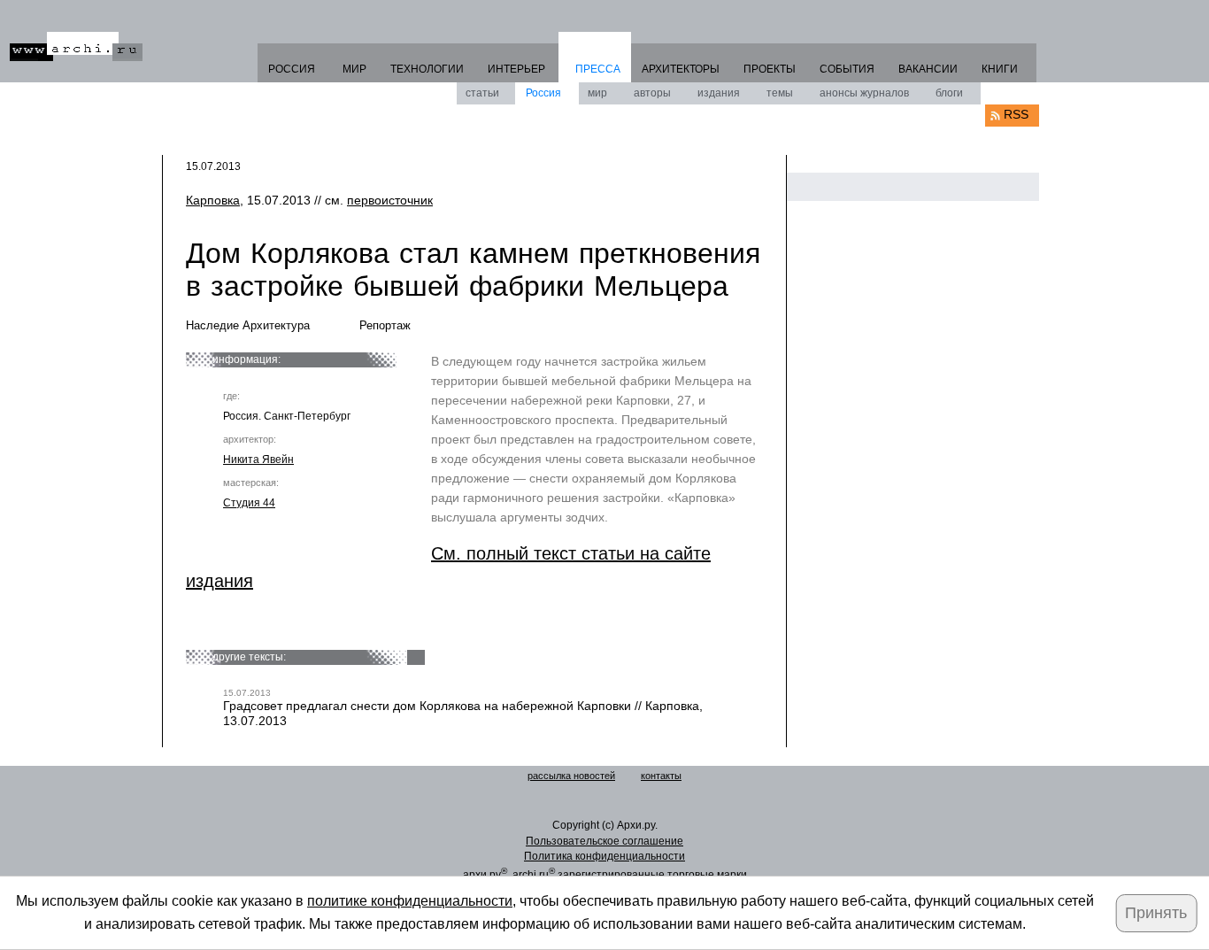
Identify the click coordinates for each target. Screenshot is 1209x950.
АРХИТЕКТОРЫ (681, 69)
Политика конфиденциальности (604, 856)
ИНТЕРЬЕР (516, 69)
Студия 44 (249, 503)
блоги (949, 93)
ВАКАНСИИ (928, 69)
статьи (482, 93)
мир (597, 93)
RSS (1016, 114)
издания (718, 93)
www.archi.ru (76, 46)
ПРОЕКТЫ (769, 69)
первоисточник (390, 200)
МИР (354, 69)
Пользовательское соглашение (604, 841)
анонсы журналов (864, 93)
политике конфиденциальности (409, 900)
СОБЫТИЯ (847, 69)
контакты (661, 775)
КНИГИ (1000, 69)
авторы (652, 93)
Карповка (213, 200)
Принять (1156, 913)
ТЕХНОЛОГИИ (427, 69)
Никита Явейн (258, 459)
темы (779, 93)
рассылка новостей (571, 775)
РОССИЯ (291, 69)
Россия (543, 93)
